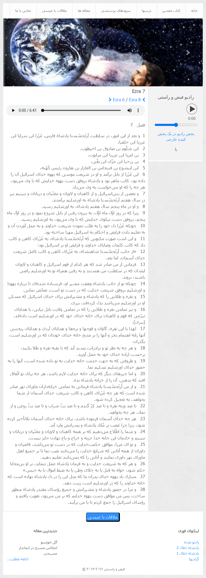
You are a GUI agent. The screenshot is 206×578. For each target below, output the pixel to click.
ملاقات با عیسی (54, 10)
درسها (146, 10)
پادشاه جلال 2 (187, 547)
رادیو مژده (191, 542)
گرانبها (194, 559)
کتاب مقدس (171, 10)
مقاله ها (84, 10)
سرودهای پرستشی (116, 10)
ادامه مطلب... (17, 559)
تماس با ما (23, 10)
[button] (18, 52)
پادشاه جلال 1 (187, 553)
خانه (194, 10)
